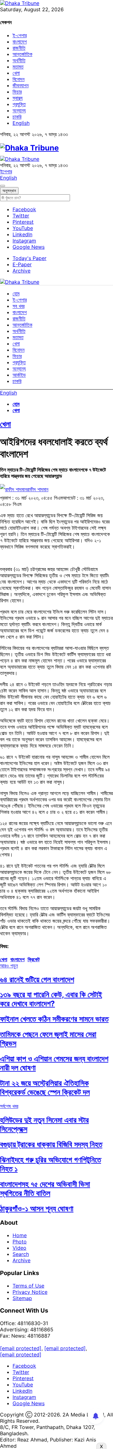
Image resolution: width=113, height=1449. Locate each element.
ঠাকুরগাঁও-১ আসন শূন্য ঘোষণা (36, 1208)
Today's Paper (29, 258)
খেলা (16, 73)
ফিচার (17, 92)
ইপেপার (6, 171)
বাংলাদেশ (20, 41)
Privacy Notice (30, 1292)
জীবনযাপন (21, 85)
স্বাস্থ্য (18, 98)
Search (21, 1254)
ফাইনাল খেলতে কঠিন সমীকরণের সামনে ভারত (54, 1018)
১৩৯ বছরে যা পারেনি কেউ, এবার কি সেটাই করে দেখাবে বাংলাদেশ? (51, 999)
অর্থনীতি (19, 60)
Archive (21, 271)
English (21, 123)
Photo (20, 1241)
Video (19, 1248)
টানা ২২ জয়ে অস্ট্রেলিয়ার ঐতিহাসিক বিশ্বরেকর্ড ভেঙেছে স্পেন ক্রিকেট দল (45, 1088)
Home (20, 1235)
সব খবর (18, 306)
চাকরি (17, 117)
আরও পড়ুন (9, 965)
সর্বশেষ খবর (9, 1106)
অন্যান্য (19, 110)
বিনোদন (18, 79)
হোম (16, 293)
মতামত (18, 67)
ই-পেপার (20, 35)
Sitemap (22, 1298)
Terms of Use (28, 1286)
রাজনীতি (19, 48)
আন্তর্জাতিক (22, 54)
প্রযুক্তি (19, 104)
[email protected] (20, 1348)
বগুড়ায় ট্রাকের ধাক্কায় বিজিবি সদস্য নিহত (51, 1144)
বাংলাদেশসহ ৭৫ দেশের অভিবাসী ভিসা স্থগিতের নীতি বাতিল (45, 1189)
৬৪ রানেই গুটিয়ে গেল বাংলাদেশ (37, 979)
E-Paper (22, 264)
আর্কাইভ (19, 375)
